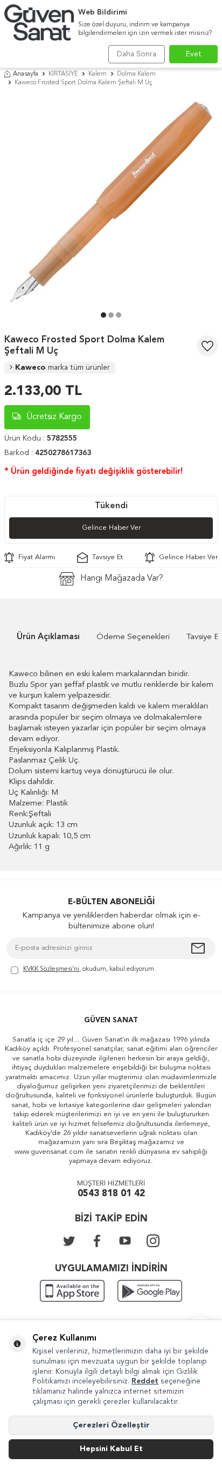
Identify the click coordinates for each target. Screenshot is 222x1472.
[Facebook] (97, 1240)
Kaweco (62, 367)
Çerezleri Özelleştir (111, 1425)
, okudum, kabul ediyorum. (89, 969)
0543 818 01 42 (111, 1193)
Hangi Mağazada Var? (121, 578)
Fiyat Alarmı (34, 557)
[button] (103, 315)
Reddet (144, 1381)
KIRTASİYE (63, 74)
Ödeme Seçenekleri (133, 637)
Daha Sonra (136, 54)
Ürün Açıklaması (48, 637)
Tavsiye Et (105, 557)
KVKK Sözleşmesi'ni (51, 969)
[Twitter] (69, 1240)
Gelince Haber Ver (111, 527)
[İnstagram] (153, 1240)
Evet (194, 54)
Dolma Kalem (136, 74)
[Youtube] (125, 1240)
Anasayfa (25, 74)
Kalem (97, 74)
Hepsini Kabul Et (111, 1449)
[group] (111, 202)
